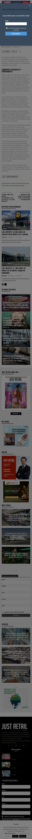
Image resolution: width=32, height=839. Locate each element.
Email (7, 21)
